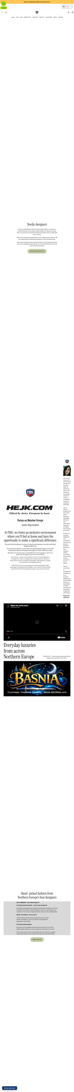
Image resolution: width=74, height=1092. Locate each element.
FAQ (17, 17)
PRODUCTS (27, 17)
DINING (60, 17)
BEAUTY (41, 17)
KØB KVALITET (37, 939)
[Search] (6, 12)
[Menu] (2, 12)
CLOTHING (49, 17)
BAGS (55, 17)
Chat (21, 17)
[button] (67, 6)
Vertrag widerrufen (9, 1088)
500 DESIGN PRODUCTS (37, 251)
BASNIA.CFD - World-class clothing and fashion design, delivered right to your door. (56, 657)
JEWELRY (35, 17)
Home (13, 17)
